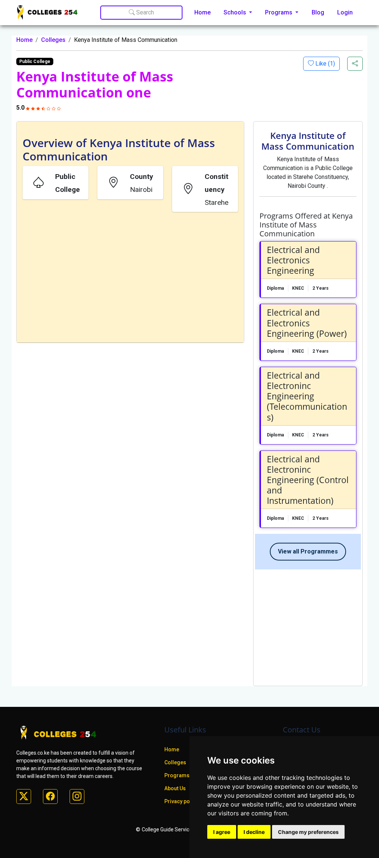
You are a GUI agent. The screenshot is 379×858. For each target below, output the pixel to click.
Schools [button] (236, 12)
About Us (175, 788)
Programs (177, 775)
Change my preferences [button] (308, 832)
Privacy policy (181, 801)
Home (202, 12)
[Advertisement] (130, 278)
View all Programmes (308, 551)
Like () (324, 63)
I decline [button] (254, 832)
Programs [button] (279, 12)
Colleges (53, 39)
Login (345, 12)
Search (144, 12)
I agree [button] (221, 832)
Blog (318, 12)
